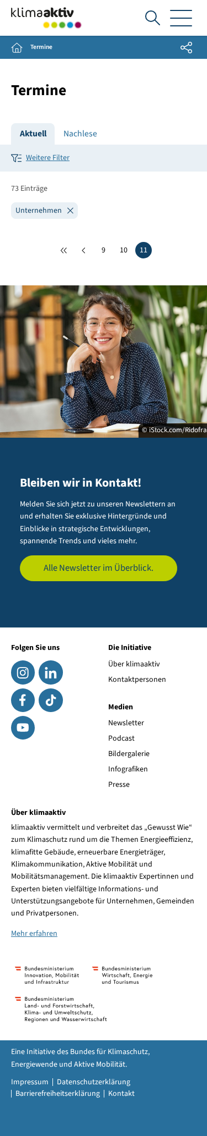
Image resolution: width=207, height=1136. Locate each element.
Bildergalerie (129, 753)
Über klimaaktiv (134, 664)
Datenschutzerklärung (93, 1082)
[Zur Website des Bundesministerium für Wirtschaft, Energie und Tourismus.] (122, 975)
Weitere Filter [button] (48, 157)
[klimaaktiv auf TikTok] (50, 700)
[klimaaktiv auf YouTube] (23, 728)
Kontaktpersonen (137, 679)
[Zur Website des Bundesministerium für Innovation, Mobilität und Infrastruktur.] (47, 975)
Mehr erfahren (34, 933)
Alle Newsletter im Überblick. (98, 568)
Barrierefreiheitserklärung (57, 1094)
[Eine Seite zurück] (84, 250)
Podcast (121, 738)
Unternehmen (39, 210)
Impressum (30, 1082)
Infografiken (128, 769)
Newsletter (126, 723)
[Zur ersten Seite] (64, 250)
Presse (119, 784)
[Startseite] (46, 18)
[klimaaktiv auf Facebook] (23, 700)
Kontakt (121, 1094)
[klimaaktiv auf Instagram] (23, 672)
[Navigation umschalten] (181, 18)
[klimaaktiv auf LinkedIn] (50, 672)
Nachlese (80, 134)
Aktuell (33, 134)
